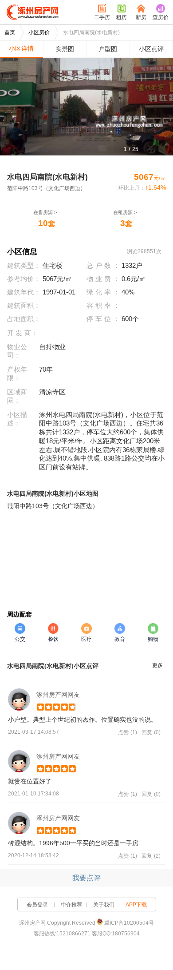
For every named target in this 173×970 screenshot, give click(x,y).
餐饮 (53, 639)
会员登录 (37, 905)
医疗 (86, 639)
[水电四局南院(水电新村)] (86, 106)
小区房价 (39, 32)
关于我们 (103, 905)
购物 (153, 639)
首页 (9, 32)
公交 (20, 639)
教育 (119, 639)
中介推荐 (71, 905)
